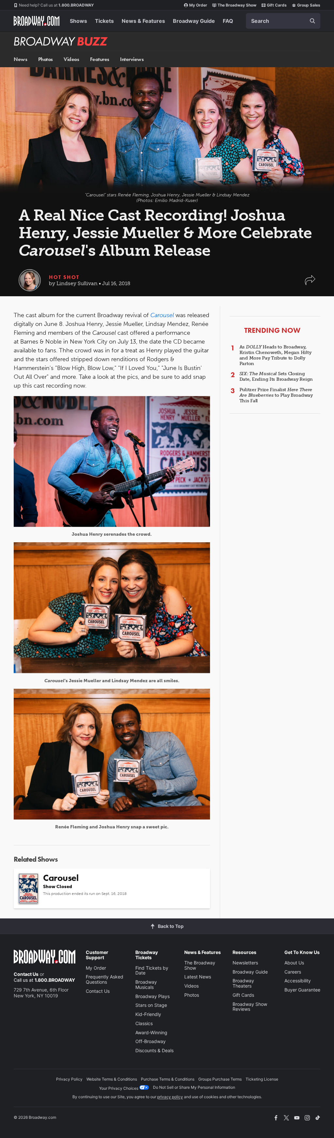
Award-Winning (151, 1032)
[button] (310, 283)
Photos (45, 59)
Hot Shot (64, 277)
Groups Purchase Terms (220, 1079)
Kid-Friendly (148, 1014)
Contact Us (26, 974)
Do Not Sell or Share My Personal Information (194, 1087)
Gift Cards (277, 5)
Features (99, 59)
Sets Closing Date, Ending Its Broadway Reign (276, 376)
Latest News (197, 976)
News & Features (143, 20)
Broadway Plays (152, 996)
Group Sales (308, 5)
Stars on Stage (151, 1005)
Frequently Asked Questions (104, 979)
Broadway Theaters (243, 983)
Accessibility (297, 980)
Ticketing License (262, 1079)
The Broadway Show (237, 5)
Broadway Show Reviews (250, 1006)
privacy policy (170, 1096)
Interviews (132, 59)
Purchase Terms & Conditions (167, 1079)
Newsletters (245, 962)
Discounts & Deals (154, 1050)
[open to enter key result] (312, 21)
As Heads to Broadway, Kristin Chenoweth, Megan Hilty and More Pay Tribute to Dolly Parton (275, 355)
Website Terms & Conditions (111, 1079)
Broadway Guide (194, 20)
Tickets (104, 20)
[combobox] (283, 21)
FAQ (228, 20)
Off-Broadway (150, 1041)
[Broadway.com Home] (36, 21)
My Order (198, 5)
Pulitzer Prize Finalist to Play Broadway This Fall (276, 395)
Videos (71, 59)
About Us (294, 962)
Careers (292, 972)
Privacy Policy (69, 1079)
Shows (78, 20)
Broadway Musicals (146, 984)
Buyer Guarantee (302, 989)
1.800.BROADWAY (56, 5)
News (20, 59)
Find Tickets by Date (151, 970)
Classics (144, 1023)
